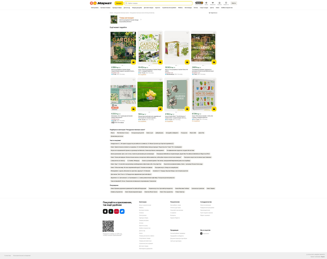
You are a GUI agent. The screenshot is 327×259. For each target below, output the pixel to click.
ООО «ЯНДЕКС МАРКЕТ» (318, 254)
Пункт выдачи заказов (206, 212)
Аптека (141, 223)
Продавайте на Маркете (177, 236)
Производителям (205, 210)
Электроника (142, 215)
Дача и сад (142, 230)
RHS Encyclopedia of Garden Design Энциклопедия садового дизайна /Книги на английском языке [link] (122, 70)
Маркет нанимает (205, 215)
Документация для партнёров (178, 238)
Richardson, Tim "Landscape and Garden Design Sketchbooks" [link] (122, 116)
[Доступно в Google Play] (110, 213)
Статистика (7, 255)
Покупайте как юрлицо (176, 210)
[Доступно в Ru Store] (122, 213)
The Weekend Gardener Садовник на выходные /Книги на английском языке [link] (203, 70)
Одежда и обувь (143, 218)
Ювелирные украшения (145, 248)
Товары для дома (144, 220)
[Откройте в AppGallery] (116, 213)
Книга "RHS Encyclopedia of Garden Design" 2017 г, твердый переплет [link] (150, 70)
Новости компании (205, 205)
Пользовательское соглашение (21, 255)
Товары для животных (145, 241)
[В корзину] (133, 62)
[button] (212, 233)
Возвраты (173, 215)
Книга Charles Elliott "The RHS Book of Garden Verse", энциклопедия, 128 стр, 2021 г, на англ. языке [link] (175, 117)
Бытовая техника (144, 210)
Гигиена (141, 212)
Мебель (141, 207)
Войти (234, 3)
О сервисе (173, 212)
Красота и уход (143, 225)
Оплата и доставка (175, 207)
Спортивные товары (144, 238)
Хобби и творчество (144, 228)
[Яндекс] (323, 256)
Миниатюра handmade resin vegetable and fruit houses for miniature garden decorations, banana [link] (149, 117)
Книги (140, 233)
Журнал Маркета (175, 218)
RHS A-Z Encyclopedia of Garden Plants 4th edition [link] (176, 70)
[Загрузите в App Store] (105, 213)
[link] (112, 132)
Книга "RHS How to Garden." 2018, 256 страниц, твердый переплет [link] (202, 116)
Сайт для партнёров (175, 241)
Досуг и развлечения (145, 205)
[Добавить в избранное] (134, 33)
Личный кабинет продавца (177, 233)
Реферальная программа (207, 207)
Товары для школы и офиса (146, 235)
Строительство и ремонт (146, 243)
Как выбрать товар (175, 205)
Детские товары (143, 246)
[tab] (95, 8)
